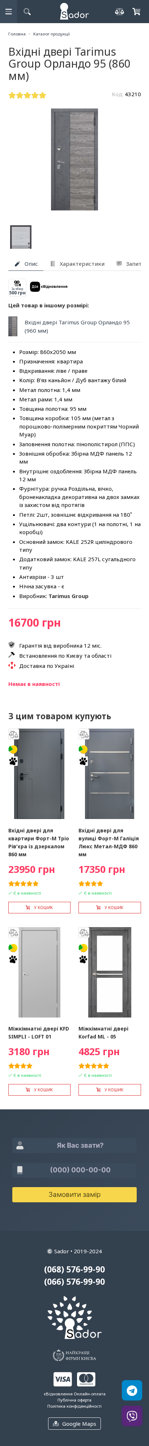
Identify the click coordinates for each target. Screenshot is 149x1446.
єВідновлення (58, 1393)
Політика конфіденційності (74, 1406)
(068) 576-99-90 (74, 1269)
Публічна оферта (74, 1400)
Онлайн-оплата (90, 1393)
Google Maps (79, 1423)
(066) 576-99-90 (74, 1281)
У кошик (43, 907)
